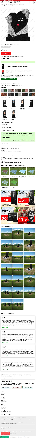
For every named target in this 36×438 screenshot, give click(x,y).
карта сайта (2, 428)
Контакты (3, 405)
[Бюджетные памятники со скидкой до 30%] (9, 198)
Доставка (3, 397)
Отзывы (2, 403)
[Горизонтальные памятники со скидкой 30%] (9, 215)
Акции (2, 404)
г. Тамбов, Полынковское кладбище (8, 378)
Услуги (2, 396)
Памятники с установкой (6, 412)
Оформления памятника (6, 411)
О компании (3, 407)
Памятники (3, 393)
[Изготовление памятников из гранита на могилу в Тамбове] (2, 2)
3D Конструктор (4, 410)
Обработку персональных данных (6, 427)
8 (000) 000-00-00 (5, 58)
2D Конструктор (4, 408)
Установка (3, 398)
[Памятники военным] (26, 215)
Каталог (2, 394)
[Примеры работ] (6, 233)
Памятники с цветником (6, 414)
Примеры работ (4, 401)
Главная (2, 391)
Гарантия (3, 400)
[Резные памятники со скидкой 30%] (26, 198)
